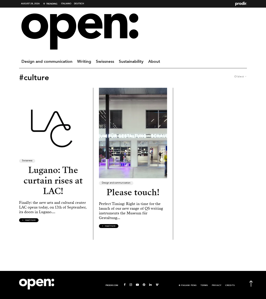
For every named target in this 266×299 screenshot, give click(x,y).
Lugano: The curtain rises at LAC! (53, 180)
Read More (30, 220)
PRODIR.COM (112, 285)
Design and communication (46, 61)
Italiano (66, 4)
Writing (84, 61)
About (154, 61)
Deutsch (79, 4)
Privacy (216, 285)
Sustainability (131, 61)
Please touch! (133, 192)
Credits (230, 285)
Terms (204, 285)
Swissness (105, 61)
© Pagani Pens (188, 285)
